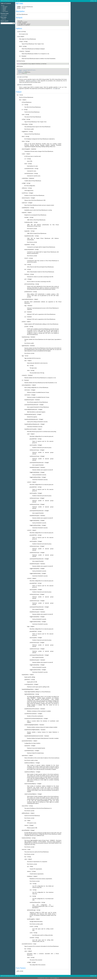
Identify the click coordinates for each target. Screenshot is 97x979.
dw (15, 0)
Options (4, 9)
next (95, 0)
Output (4, 10)
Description (5, 6)
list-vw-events (4, 15)
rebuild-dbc (3, 18)
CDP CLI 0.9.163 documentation (7, 0)
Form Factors (5, 11)
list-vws (18, 0)
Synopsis (4, 7)
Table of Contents (6, 3)
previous (92, 0)
